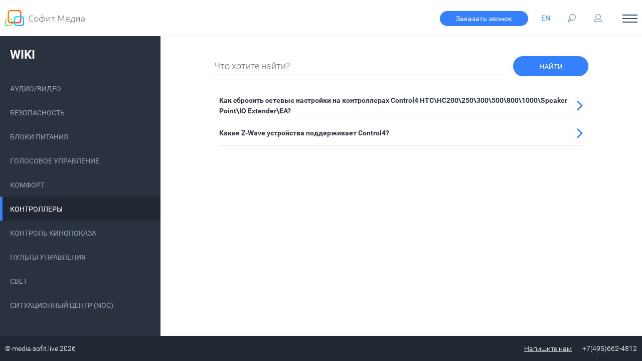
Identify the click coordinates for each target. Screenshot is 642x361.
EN (545, 18)
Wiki (22, 55)
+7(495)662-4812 (609, 348)
